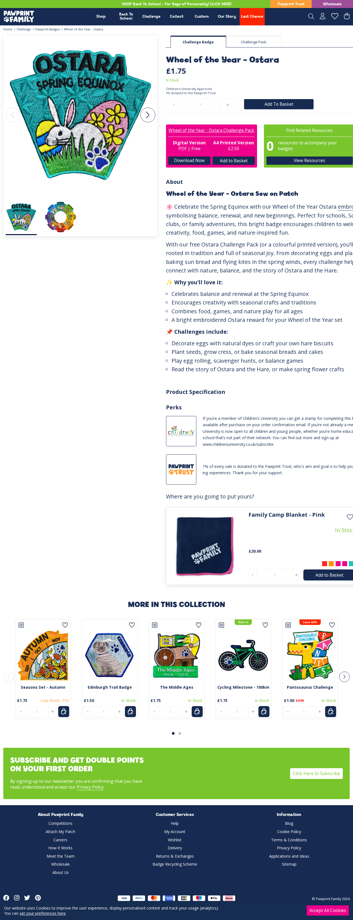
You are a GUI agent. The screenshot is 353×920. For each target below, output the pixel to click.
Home (7, 29)
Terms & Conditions (289, 839)
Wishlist (174, 839)
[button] (147, 115)
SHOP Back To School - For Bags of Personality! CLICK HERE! (176, 4)
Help (175, 823)
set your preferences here (43, 913)
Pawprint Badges (47, 29)
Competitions (61, 823)
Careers (60, 839)
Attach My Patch (60, 831)
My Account (174, 831)
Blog (289, 823)
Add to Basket (234, 160)
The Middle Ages (176, 687)
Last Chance (252, 17)
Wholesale (332, 4)
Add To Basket (278, 104)
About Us (60, 872)
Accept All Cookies (327, 910)
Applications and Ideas (289, 856)
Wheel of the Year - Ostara (83, 29)
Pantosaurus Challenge (310, 687)
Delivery (175, 847)
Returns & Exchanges (175, 856)
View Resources (309, 160)
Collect (176, 17)
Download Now (189, 160)
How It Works (60, 847)
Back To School (126, 17)
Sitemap (289, 864)
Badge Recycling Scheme (175, 864)
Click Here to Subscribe (316, 773)
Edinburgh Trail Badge (110, 687)
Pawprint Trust (291, 4)
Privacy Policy (90, 787)
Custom (202, 17)
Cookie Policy (289, 831)
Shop (101, 17)
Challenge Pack (253, 41)
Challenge (151, 17)
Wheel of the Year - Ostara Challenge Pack (211, 130)
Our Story (227, 17)
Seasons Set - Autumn (43, 687)
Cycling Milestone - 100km (243, 687)
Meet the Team (60, 856)
